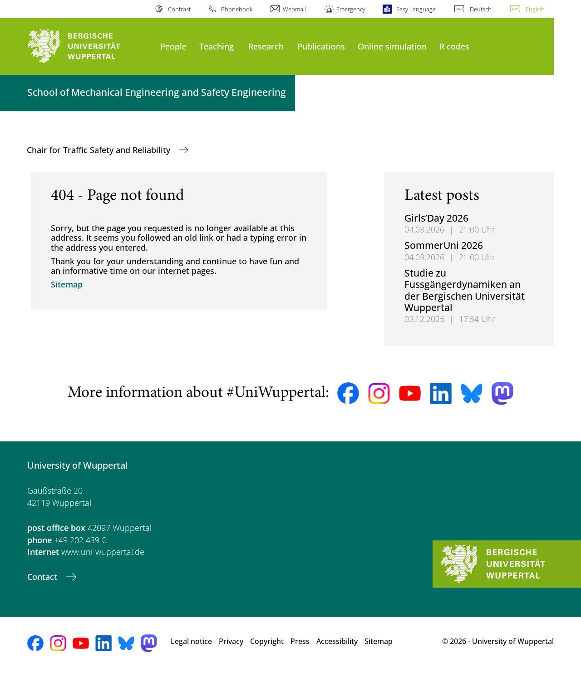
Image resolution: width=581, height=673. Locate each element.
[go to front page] (89, 46)
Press (300, 641)
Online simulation (392, 46)
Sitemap (67, 284)
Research (266, 46)
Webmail (294, 9)
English (535, 9)
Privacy (231, 641)
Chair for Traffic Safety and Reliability (99, 149)
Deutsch (481, 9)
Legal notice (191, 641)
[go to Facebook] (348, 393)
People (173, 46)
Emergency (350, 9)
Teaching (216, 46)
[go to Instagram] (379, 394)
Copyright (267, 641)
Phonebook (236, 9)
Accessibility (337, 641)
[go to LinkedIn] (441, 393)
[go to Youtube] (410, 393)
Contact (43, 576)
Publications (321, 46)
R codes (454, 46)
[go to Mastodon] (502, 393)
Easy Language (415, 9)
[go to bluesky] (472, 393)
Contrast (179, 9)
